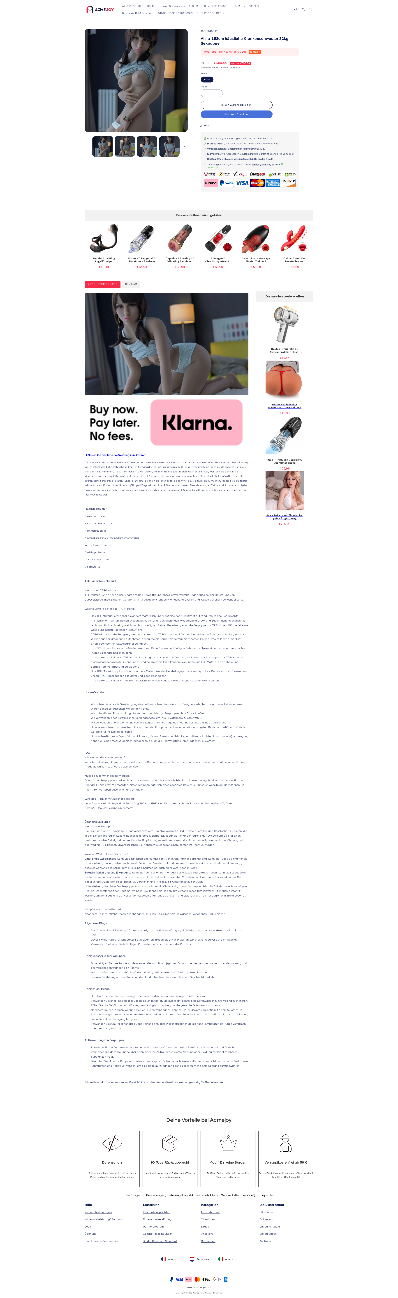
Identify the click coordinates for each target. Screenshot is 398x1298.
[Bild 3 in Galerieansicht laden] (147, 146)
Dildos (205, 1226)
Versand (205, 68)
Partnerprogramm (154, 1226)
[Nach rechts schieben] (184, 146)
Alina (207, 79)
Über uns (90, 1233)
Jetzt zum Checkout (236, 114)
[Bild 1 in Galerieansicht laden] (102, 146)
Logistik (90, 1226)
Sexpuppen (208, 1241)
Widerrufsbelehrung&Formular (104, 1219)
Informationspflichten (156, 1212)
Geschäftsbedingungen (158, 1233)
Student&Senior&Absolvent (160, 1241)
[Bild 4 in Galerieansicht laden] (169, 146)
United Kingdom (269, 1226)
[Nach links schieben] (88, 146)
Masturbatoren (210, 1212)
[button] (152, 5)
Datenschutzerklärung (157, 1219)
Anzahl (204, 87)
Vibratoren (208, 1219)
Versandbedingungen (98, 1212)
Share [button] (207, 126)
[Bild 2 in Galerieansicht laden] (125, 146)
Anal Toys (207, 1233)
